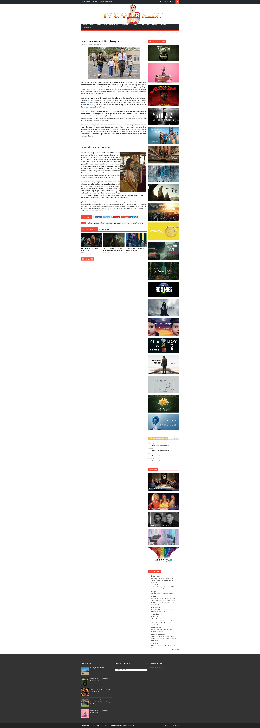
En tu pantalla (155, 607)
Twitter (107, 217)
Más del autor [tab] (104, 229)
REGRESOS (136, 25)
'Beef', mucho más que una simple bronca (89, 249)
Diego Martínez (99, 223)
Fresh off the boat (137, 223)
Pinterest (116, 217)
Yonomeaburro (156, 628)
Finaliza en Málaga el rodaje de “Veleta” (162, 593)
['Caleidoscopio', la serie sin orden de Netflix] (136, 240)
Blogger (118, 725)
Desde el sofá (155, 614)
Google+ (126, 217)
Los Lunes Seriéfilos (158, 634)
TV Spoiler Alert (93, 725)
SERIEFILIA (87, 28)
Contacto (94, 1)
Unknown (84, 44)
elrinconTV (154, 643)
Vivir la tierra (154, 616)
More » (176, 438)
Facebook (98, 217)
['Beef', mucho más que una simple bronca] (91, 240)
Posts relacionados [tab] (89, 229)
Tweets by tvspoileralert (155, 668)
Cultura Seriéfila (156, 619)
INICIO (84, 25)
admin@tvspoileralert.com (128, 725)
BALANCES (145, 25)
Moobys (153, 592)
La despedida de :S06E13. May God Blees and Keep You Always (100, 702)
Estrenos (109, 223)
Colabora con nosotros (105, 1)
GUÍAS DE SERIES (95, 25)
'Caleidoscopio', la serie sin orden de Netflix (135, 249)
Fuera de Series (156, 585)
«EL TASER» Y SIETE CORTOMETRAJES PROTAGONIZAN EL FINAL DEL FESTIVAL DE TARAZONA (163, 580)
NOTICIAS (155, 25)
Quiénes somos (85, 1)
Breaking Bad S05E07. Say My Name (100, 668)
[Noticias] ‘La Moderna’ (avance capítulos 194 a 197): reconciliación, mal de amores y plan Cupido (163, 638)
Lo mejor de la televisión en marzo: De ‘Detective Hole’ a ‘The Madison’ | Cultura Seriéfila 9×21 (162, 623)
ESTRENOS (125, 25)
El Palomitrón (155, 576)
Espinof (153, 596)
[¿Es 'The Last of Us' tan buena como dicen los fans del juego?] (113, 240)
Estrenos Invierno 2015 (121, 223)
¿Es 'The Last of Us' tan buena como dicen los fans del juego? (113, 249)
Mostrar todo (175, 649)
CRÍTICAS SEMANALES (111, 25)
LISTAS (163, 25)
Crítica (90, 223)
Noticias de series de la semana (160, 445)
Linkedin (135, 217)
